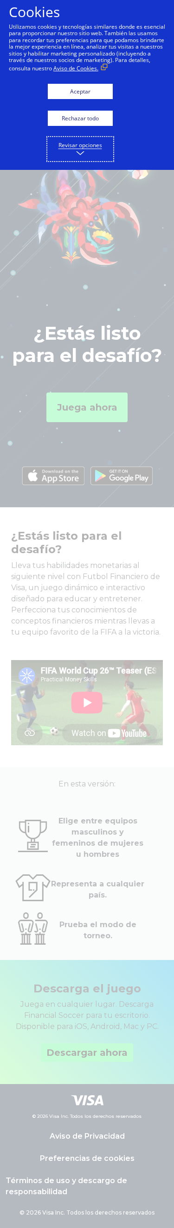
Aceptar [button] (80, 91)
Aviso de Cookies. (75, 68)
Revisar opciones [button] (80, 145)
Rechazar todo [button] (80, 118)
